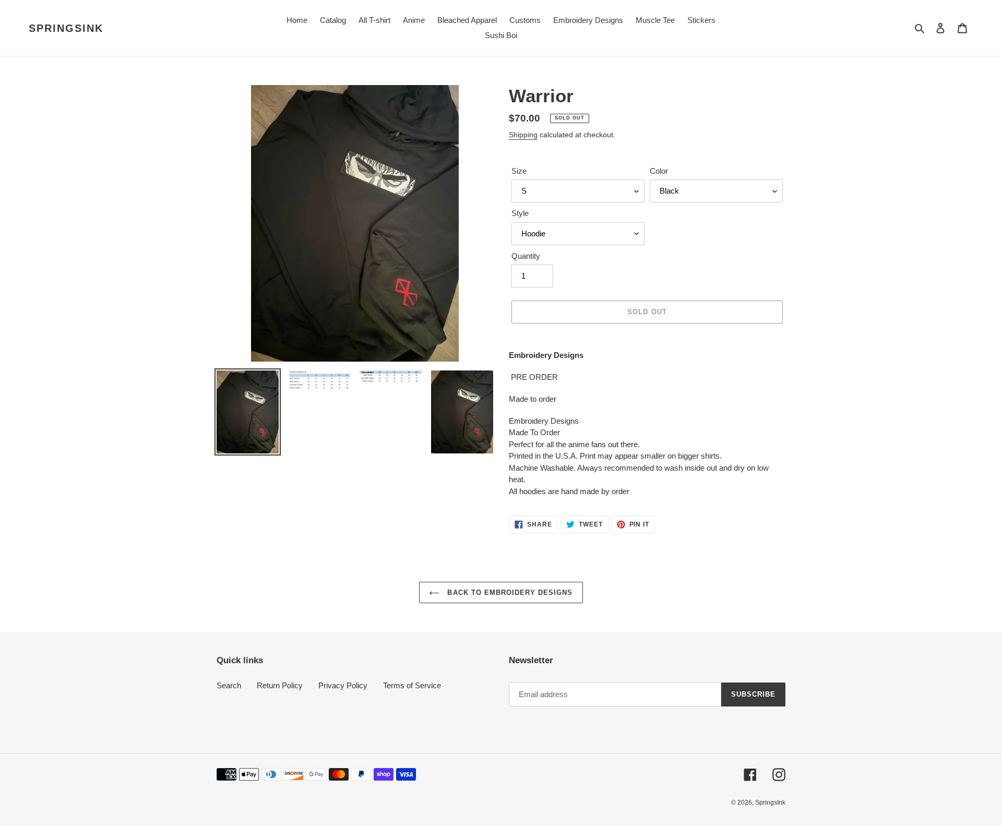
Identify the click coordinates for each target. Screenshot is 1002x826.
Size (519, 170)
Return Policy (280, 685)
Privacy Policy (342, 685)
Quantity (525, 256)
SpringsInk (66, 28)
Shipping (523, 134)
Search (229, 685)
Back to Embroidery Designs (508, 592)
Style (520, 213)
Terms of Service (412, 685)
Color (659, 170)
